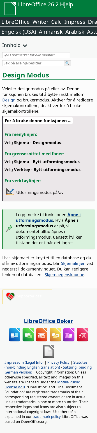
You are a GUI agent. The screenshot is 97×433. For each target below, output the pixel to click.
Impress (74, 21)
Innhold (11, 45)
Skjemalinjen (73, 263)
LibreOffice (15, 21)
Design (9, 100)
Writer (40, 21)
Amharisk (51, 31)
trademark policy (46, 416)
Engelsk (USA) (18, 31)
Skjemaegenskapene (64, 274)
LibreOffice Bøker (48, 321)
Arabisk (74, 31)
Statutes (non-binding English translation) (46, 365)
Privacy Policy (58, 362)
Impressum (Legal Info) (24, 362)
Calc (56, 21)
